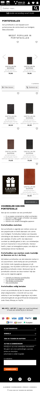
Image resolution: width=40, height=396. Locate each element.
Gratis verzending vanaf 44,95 (21, 13)
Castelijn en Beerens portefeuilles (18, 277)
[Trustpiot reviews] (28, 320)
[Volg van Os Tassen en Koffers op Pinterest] (29, 380)
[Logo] (20, 3)
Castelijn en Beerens (21, 264)
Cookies (33, 387)
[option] (20, 13)
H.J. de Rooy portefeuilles (15, 279)
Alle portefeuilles (12, 283)
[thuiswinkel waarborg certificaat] (18, 320)
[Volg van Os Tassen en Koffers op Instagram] (20, 380)
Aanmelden (11, 369)
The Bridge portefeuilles (14, 281)
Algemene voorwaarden (12, 387)
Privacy (26, 387)
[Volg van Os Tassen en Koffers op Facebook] (11, 380)
